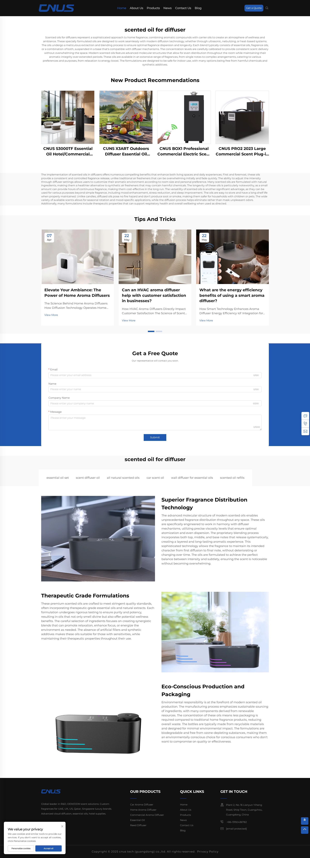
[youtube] (304, 821)
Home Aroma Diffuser (143, 809)
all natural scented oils (123, 478)
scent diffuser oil (88, 478)
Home (121, 8)
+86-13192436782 (236, 822)
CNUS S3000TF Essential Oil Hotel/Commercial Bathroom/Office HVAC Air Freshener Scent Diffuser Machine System (68, 151)
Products (153, 8)
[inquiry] (305, 416)
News (167, 8)
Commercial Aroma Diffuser (147, 814)
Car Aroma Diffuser (141, 804)
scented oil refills (232, 478)
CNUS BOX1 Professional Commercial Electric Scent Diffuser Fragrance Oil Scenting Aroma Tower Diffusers (184, 151)
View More (51, 315)
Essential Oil (137, 820)
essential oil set (57, 478)
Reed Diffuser (138, 825)
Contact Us (183, 8)
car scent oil (155, 478)
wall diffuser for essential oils (192, 478)
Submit (155, 437)
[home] (56, 7)
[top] (304, 830)
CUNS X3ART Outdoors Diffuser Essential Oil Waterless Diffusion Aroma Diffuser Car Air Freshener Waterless (126, 151)
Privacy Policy (207, 851)
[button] (151, 331)
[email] (305, 431)
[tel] (305, 423)
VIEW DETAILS (67, 117)
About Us (136, 8)
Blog (198, 8)
